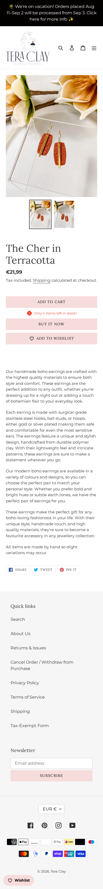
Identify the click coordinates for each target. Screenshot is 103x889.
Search (18, 619)
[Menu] (94, 47)
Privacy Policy (25, 682)
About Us (20, 633)
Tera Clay (58, 871)
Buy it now (51, 324)
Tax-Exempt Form (30, 725)
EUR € (50, 809)
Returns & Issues (28, 647)
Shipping (41, 280)
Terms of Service (28, 697)
